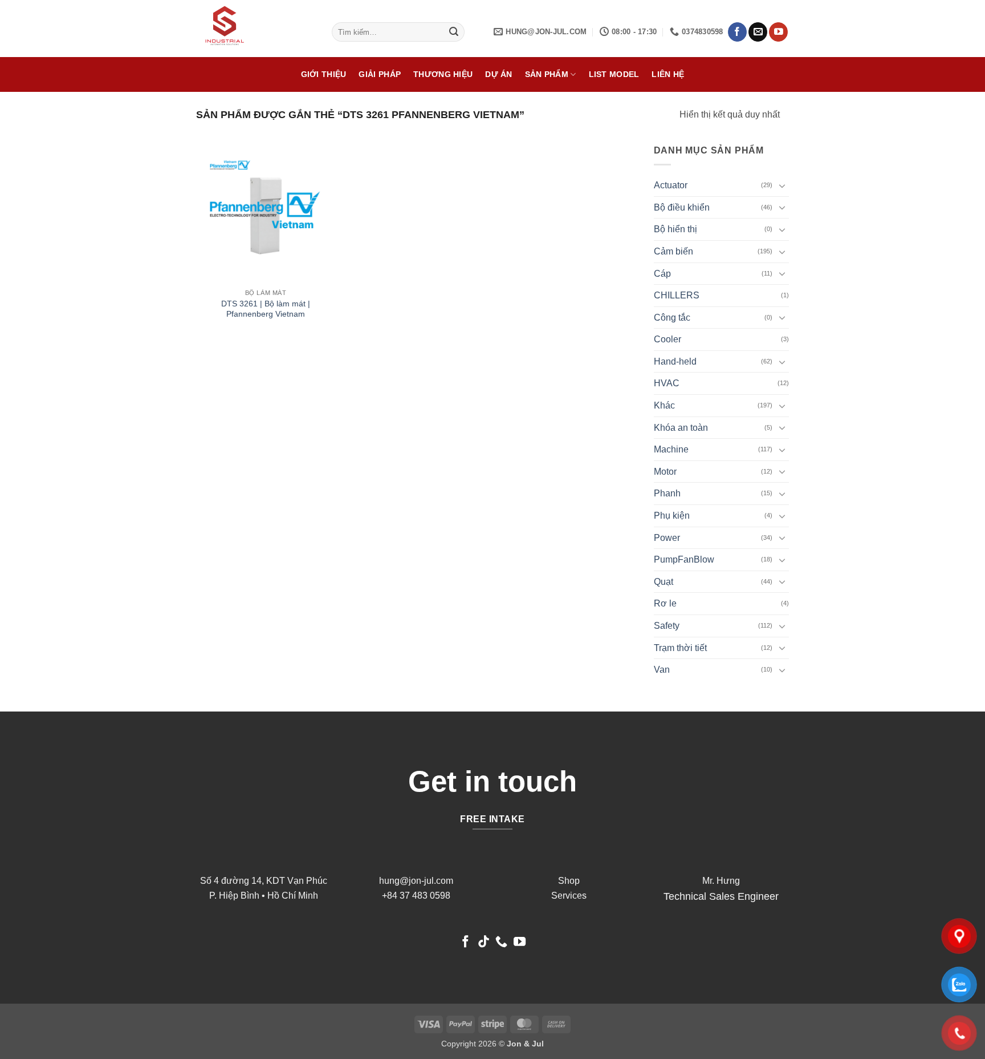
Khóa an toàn (681, 428)
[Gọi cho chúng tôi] (501, 942)
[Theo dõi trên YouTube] (778, 32)
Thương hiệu (443, 74)
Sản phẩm (546, 74)
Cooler (667, 339)
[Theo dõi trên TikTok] (484, 942)
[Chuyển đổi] (782, 185)
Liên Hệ (668, 74)
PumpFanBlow (684, 559)
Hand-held (675, 361)
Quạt (663, 582)
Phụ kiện (672, 515)
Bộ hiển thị (675, 229)
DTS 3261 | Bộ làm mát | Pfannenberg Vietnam (265, 309)
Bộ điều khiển (682, 207)
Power (667, 538)
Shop (569, 881)
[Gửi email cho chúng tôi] (757, 32)
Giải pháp (380, 74)
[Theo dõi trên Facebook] (737, 32)
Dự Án (498, 74)
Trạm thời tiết (680, 648)
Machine (671, 449)
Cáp (662, 273)
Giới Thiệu (324, 74)
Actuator (670, 185)
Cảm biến (673, 251)
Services (569, 895)
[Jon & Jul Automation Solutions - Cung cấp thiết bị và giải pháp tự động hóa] (255, 28)
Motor (665, 471)
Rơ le (665, 603)
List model (614, 74)
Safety (666, 625)
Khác (664, 405)
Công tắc (672, 317)
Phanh (667, 493)
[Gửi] (454, 32)
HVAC (666, 383)
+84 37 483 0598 (416, 895)
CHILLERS (676, 295)
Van (662, 669)
